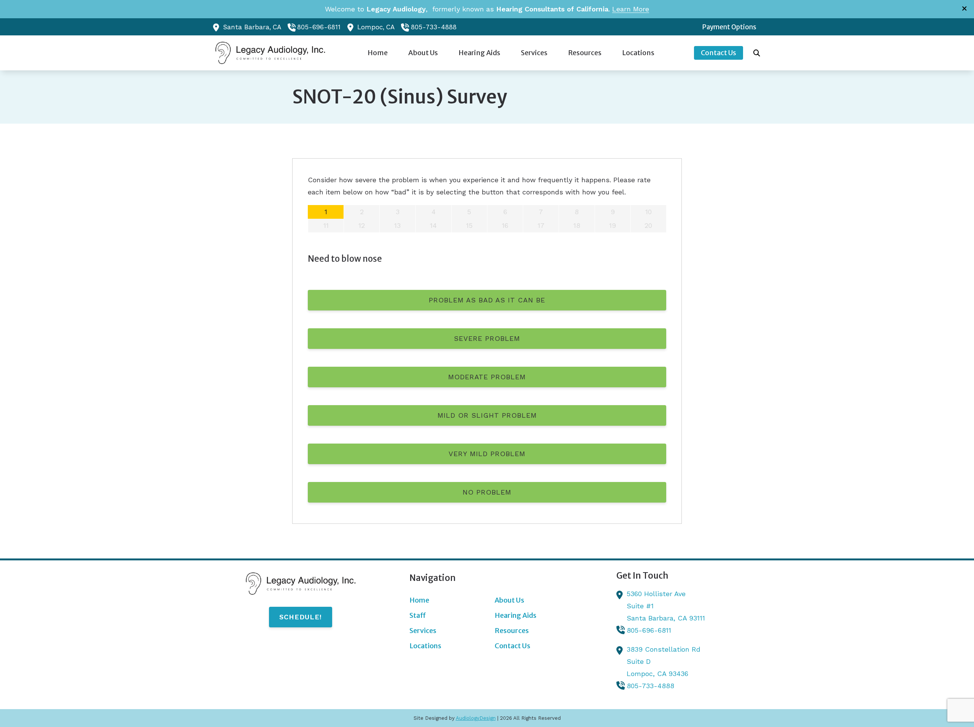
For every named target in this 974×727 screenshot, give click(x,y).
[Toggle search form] (756, 52)
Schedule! (300, 617)
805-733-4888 (434, 27)
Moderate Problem (487, 377)
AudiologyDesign (476, 718)
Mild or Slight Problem (487, 415)
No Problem (487, 492)
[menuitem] (727, 27)
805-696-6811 (319, 27)
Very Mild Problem (487, 454)
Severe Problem (487, 338)
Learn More (630, 9)
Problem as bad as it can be (487, 300)
